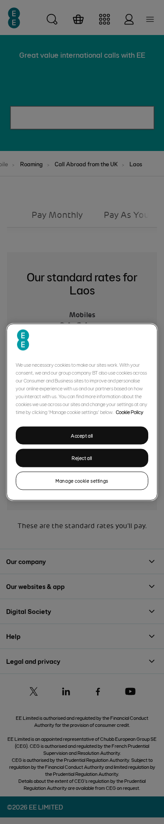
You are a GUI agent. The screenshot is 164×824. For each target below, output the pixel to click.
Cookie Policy (129, 411)
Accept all (82, 435)
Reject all (82, 458)
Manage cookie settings (82, 481)
